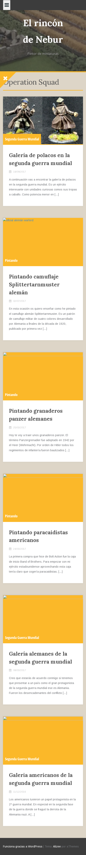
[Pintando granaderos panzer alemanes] (43, 376)
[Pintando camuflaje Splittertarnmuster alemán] (43, 242)
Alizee (57, 846)
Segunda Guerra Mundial (22, 139)
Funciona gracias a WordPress (22, 846)
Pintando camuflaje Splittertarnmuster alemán (34, 284)
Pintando (11, 260)
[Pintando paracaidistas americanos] (43, 497)
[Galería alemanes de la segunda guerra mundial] (43, 619)
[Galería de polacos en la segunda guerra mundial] (43, 120)
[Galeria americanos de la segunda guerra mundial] (43, 740)
